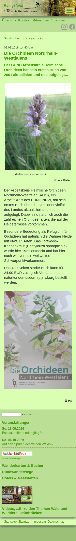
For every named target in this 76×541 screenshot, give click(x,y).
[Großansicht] (38, 168)
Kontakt (24, 20)
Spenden (58, 20)
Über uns (9, 20)
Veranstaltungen (16, 423)
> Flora (41, 38)
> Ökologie (29, 38)
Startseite (10, 521)
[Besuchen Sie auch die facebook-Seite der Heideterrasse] (72, 27)
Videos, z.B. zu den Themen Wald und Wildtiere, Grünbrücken (34, 511)
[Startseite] (21, 11)
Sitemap (23, 521)
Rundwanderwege (17, 472)
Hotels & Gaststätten (20, 478)
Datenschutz (56, 521)
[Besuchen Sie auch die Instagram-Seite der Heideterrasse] (64, 26)
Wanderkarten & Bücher (22, 466)
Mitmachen (40, 20)
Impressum (38, 521)
